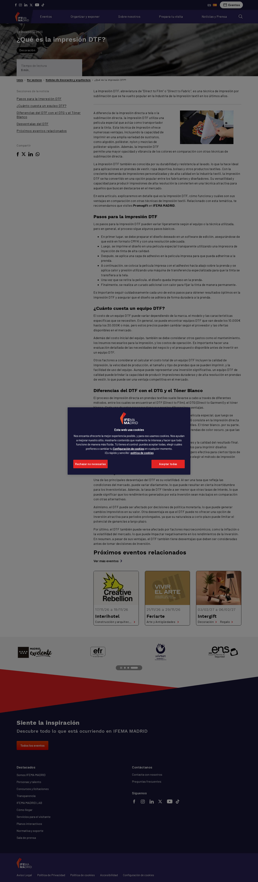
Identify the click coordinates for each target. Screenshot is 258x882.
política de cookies (142, 452)
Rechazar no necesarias (90, 464)
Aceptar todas (168, 464)
